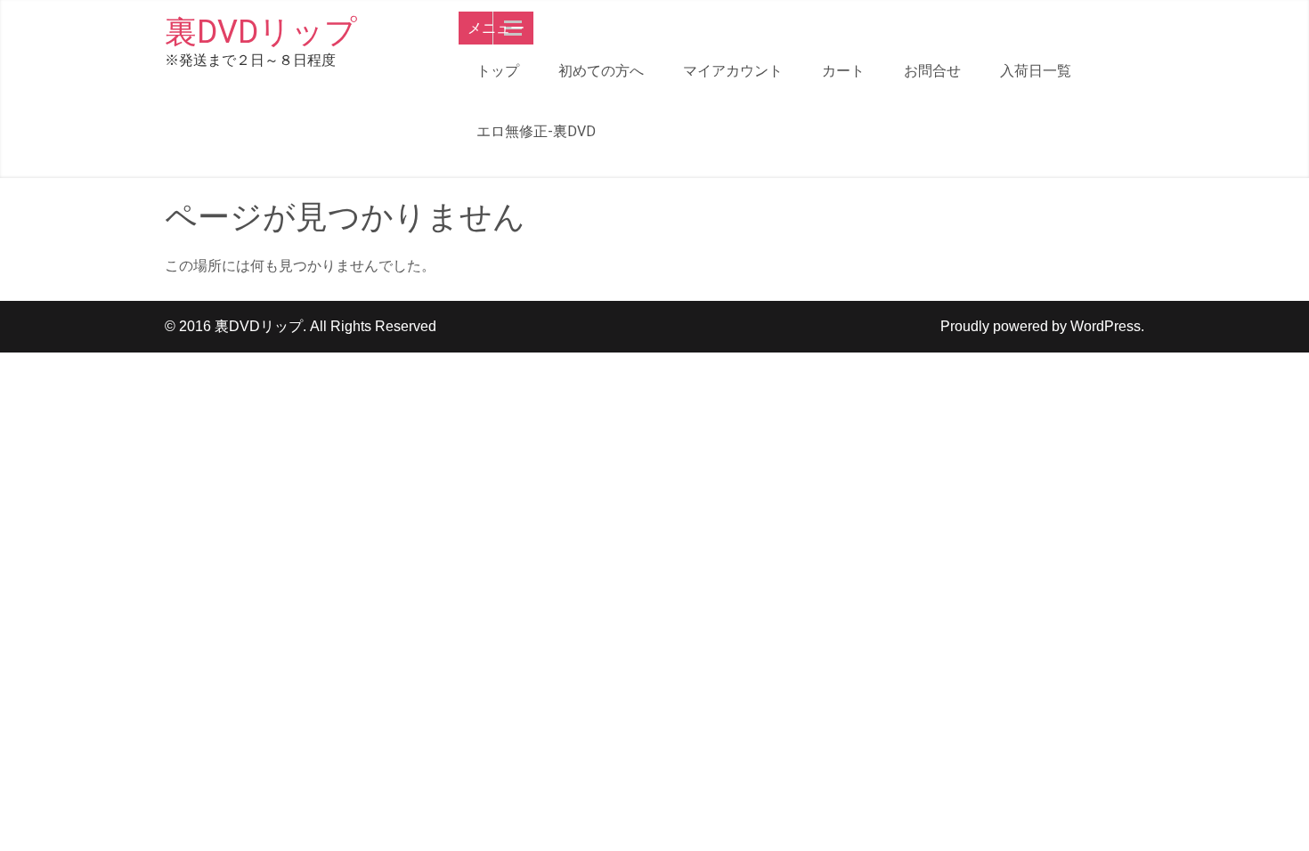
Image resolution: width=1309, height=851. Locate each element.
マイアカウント (733, 70)
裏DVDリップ (261, 32)
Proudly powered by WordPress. (1042, 326)
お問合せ (932, 70)
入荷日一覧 (1035, 70)
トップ (497, 70)
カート (843, 70)
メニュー (495, 28)
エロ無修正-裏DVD (536, 131)
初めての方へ (601, 70)
